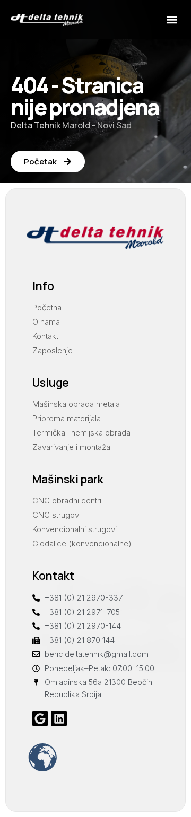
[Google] (40, 718)
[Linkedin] (58, 718)
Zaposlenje (52, 350)
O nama (46, 322)
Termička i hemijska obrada (81, 433)
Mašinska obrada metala (76, 404)
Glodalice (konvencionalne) (82, 543)
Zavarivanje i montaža (71, 447)
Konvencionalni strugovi (74, 529)
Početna (47, 307)
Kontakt (45, 336)
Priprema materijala (66, 418)
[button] (171, 19)
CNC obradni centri (66, 501)
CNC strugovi (56, 515)
